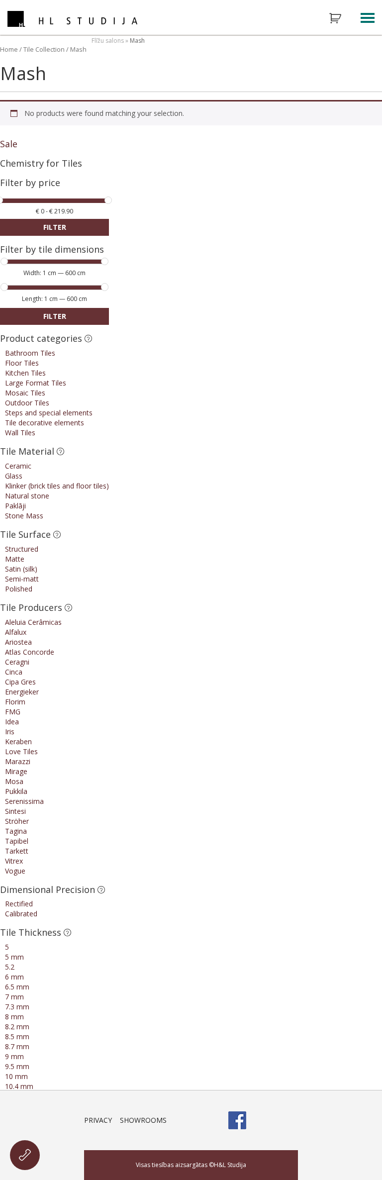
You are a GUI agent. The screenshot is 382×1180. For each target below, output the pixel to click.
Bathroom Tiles (30, 353)
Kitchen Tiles (25, 373)
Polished (18, 588)
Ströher (17, 821)
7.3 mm (17, 1006)
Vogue (15, 871)
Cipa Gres (20, 682)
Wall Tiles (20, 432)
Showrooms (143, 1120)
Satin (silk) (21, 569)
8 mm (14, 1016)
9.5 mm (17, 1066)
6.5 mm (17, 986)
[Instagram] (263, 1120)
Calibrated (21, 913)
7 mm (14, 996)
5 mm (14, 957)
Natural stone (27, 495)
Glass (13, 476)
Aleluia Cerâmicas (33, 622)
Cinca (13, 672)
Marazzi (17, 761)
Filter (54, 227)
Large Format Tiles (35, 383)
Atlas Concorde (29, 652)
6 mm (14, 977)
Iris (9, 731)
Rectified (19, 903)
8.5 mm (17, 1036)
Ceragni (17, 662)
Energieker (22, 691)
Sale (8, 144)
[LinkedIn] (289, 1120)
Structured (21, 549)
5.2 (9, 967)
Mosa (14, 781)
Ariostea (18, 642)
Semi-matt (22, 579)
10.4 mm (19, 1086)
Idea (12, 721)
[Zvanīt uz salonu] (25, 1155)
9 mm (14, 1056)
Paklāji (15, 505)
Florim (15, 701)
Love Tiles (21, 751)
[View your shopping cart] (341, 18)
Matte (14, 559)
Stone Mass (24, 515)
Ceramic (18, 466)
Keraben (18, 741)
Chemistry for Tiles (41, 163)
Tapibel (16, 841)
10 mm (16, 1076)
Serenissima (24, 801)
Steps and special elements (49, 412)
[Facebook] (237, 1120)
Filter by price (30, 183)
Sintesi (15, 811)
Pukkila (16, 791)
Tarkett (16, 851)
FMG (12, 711)
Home (9, 49)
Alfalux (15, 632)
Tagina (16, 831)
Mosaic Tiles (25, 392)
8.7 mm (17, 1046)
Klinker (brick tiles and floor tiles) (57, 486)
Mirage (16, 771)
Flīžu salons (108, 40)
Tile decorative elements (44, 422)
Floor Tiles (22, 363)
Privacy (98, 1120)
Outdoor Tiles (27, 402)
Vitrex (14, 861)
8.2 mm (17, 1026)
